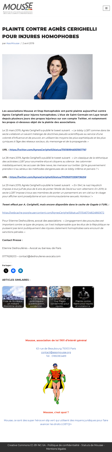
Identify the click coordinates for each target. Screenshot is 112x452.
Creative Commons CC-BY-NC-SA (27, 445)
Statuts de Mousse (92, 445)
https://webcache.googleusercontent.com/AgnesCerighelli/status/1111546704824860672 (53, 212)
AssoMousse (13, 43)
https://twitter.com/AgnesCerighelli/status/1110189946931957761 (47, 149)
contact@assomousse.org (56, 352)
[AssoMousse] (18, 8)
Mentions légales (56, 448)
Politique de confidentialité (63, 445)
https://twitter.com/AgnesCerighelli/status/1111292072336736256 (47, 177)
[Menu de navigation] (106, 8)
